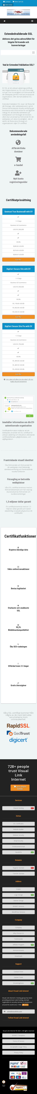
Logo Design (18, 895)
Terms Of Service (18, 1041)
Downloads (18, 956)
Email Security (18, 841)
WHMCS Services (18, 906)
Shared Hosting (18, 808)
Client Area (8, 5)
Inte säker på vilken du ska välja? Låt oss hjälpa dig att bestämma (19, 380)
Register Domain (18, 868)
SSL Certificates (18, 824)
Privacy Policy (18, 1053)
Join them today (21, 787)
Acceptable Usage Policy (18, 1047)
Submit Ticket (18, 977)
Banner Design (18, 901)
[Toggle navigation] (33, 52)
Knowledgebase (18, 983)
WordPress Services (18, 912)
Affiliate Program (18, 945)
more (26, 1005)
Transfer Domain (18, 874)
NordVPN (18, 852)
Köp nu (18, 259)
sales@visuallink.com (14, 1011)
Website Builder (18, 829)
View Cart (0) (19, 2)
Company (18, 927)
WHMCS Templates (18, 1035)
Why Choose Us (18, 933)
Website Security (18, 835)
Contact (7, 2)
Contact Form (18, 972)
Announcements (18, 950)
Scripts (18, 889)
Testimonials (18, 939)
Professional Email (18, 846)
